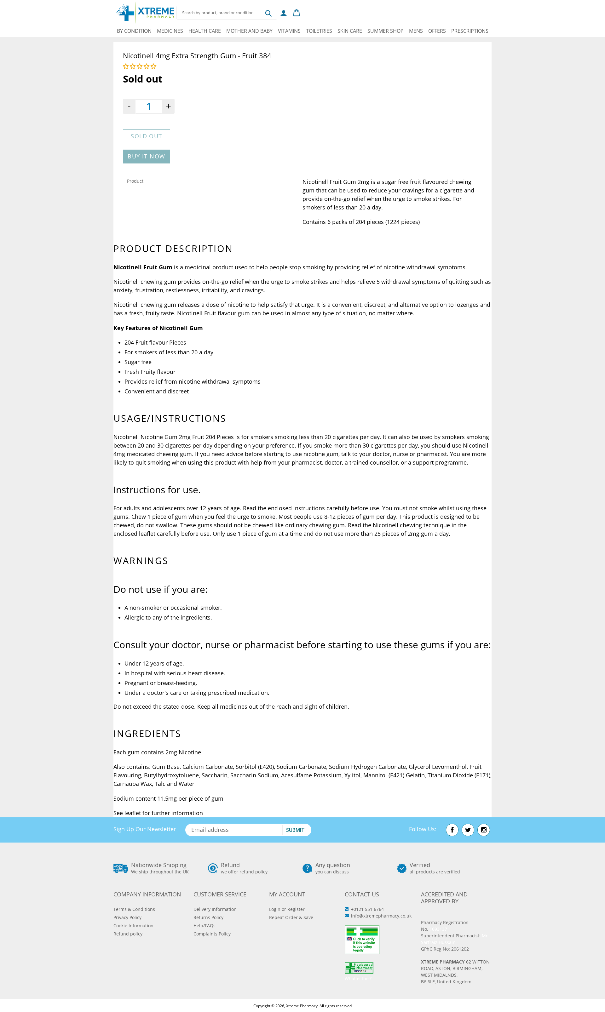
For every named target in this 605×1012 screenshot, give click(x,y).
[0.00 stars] (140, 66)
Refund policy (127, 934)
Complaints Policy (212, 934)
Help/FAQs (204, 926)
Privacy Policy (127, 917)
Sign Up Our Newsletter (144, 829)
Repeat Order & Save (291, 917)
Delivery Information (215, 909)
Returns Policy (208, 917)
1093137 (438, 929)
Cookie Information (133, 926)
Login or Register (287, 909)
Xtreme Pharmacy (302, 1005)
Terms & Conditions (134, 909)
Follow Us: (422, 829)
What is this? (358, 978)
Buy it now (146, 156)
